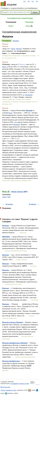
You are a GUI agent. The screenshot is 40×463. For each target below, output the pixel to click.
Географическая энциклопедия (20, 18)
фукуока (5, 255)
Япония (19, 49)
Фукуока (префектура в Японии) (14, 343)
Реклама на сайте (24, 383)
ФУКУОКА (6, 237)
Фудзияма (9, 204)
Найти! (35, 12)
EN (25, 1)
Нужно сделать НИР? (19, 191)
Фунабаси (32, 204)
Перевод (16, 41)
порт (9, 197)
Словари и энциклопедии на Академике (19, 8)
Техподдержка (14, 383)
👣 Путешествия (5, 387)
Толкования (11, 22)
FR (37, 1)
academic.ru (9, 3)
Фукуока (5, 225)
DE (29, 1)
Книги (11, 26)
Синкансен (29, 95)
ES (33, 1)
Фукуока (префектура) (11, 361)
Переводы (29, 22)
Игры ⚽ (29, 26)
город (4, 197)
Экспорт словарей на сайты (8, 390)
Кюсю (13, 49)
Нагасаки (16, 124)
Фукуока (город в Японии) (12, 322)
